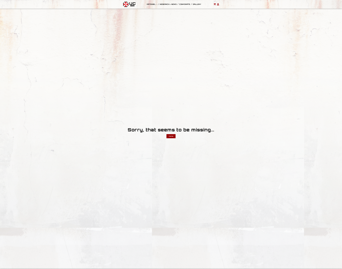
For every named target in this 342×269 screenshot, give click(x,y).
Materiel (151, 4)
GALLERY (197, 4)
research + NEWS (168, 4)
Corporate (184, 4)
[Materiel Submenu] (156, 4)
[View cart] (215, 4)
